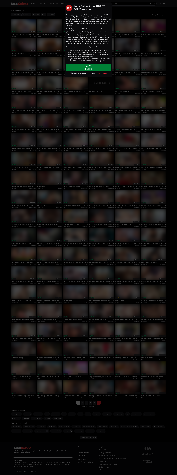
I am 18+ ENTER (89, 67)
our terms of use (101, 73)
